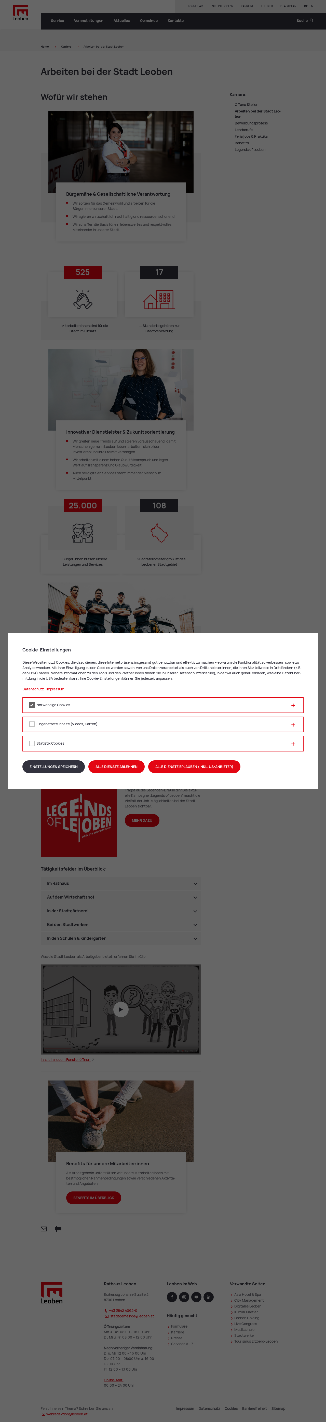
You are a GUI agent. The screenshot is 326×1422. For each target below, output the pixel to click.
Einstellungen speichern (54, 766)
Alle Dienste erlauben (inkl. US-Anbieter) (194, 766)
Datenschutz (33, 689)
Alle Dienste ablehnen (117, 766)
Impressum (55, 689)
